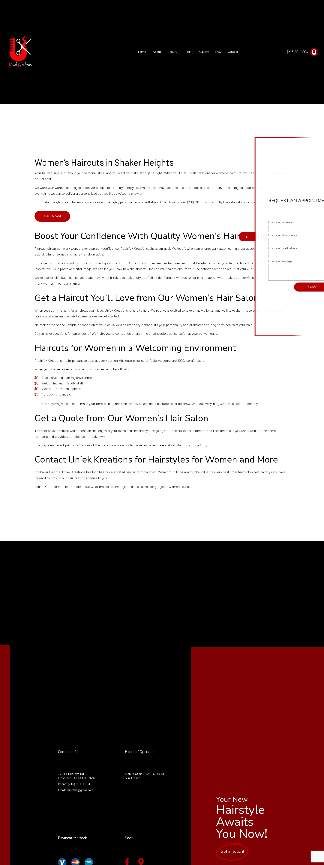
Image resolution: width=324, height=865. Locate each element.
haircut (47, 173)
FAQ (218, 52)
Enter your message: (261, 262)
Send (292, 287)
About (157, 52)
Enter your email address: (264, 248)
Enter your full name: (261, 223)
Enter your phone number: (264, 235)
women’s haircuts (229, 173)
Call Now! (52, 216)
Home (142, 52)
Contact (233, 52)
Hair (188, 52)
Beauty (172, 52)
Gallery (204, 52)
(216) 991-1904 (297, 52)
